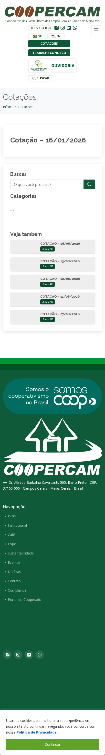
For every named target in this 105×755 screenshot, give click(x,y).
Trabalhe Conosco (49, 52)
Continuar (52, 744)
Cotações (49, 43)
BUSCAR (42, 78)
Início (7, 106)
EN (58, 36)
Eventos (14, 562)
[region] (52, 732)
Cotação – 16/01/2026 (48, 140)
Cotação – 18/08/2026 (60, 243)
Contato (14, 581)
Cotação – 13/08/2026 (60, 261)
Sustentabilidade (21, 553)
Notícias (14, 572)
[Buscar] (89, 184)
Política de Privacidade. (37, 732)
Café (11, 534)
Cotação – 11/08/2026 (60, 296)
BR (39, 36)
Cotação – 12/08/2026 (60, 279)
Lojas (12, 544)
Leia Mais (47, 249)
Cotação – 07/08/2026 (60, 314)
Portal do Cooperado (24, 599)
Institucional (17, 525)
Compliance (17, 590)
